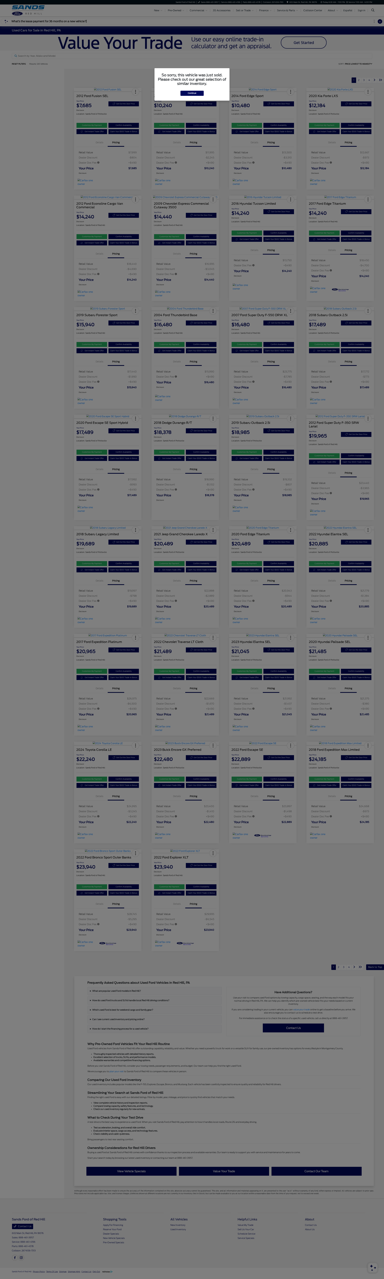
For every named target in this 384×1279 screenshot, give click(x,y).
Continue (192, 93)
